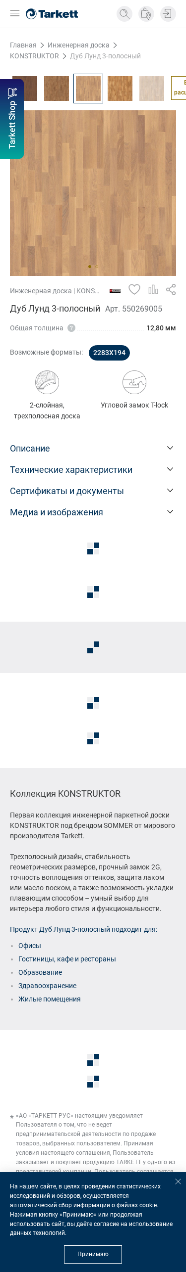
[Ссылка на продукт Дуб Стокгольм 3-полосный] (120, 88)
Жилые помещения (49, 999)
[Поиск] (124, 14)
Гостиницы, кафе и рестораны (67, 959)
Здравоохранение (47, 986)
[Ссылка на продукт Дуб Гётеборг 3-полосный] (24, 88)
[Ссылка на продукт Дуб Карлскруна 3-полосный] (56, 88)
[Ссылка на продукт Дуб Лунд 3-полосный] (88, 88)
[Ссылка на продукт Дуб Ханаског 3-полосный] (151, 88)
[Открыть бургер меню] (15, 14)
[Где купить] (146, 14)
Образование (40, 972)
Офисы (29, 946)
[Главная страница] (52, 14)
